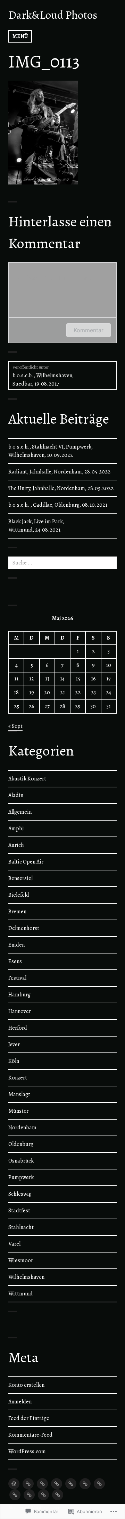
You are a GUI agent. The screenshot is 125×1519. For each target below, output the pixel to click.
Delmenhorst (23, 928)
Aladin (15, 795)
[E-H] (42, 1483)
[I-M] (56, 1483)
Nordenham (22, 1127)
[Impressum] (57, 1494)
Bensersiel (20, 878)
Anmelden (20, 1401)
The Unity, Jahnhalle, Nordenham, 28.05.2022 (61, 488)
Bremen (17, 911)
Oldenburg (20, 1144)
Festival (17, 978)
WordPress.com (27, 1451)
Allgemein (20, 812)
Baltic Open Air (25, 862)
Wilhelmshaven (26, 1277)
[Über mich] (99, 1483)
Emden (16, 945)
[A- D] (28, 1483)
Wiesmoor (20, 1260)
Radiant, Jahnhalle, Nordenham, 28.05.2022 (59, 472)
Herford (17, 1028)
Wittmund (20, 1294)
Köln (13, 1061)
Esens (15, 961)
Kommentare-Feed (30, 1435)
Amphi (16, 828)
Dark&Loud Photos (52, 14)
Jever (14, 1044)
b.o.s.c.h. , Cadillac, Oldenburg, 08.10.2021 (57, 505)
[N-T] (70, 1483)
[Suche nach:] (62, 563)
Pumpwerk (21, 1177)
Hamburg (19, 994)
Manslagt (19, 1094)
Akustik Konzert (27, 779)
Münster (18, 1111)
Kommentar (88, 330)
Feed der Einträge (28, 1418)
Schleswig (20, 1194)
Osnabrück (21, 1161)
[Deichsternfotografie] (43, 1494)
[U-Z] (85, 1483)
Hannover (19, 1011)
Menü (20, 36)
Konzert (17, 1078)
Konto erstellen (26, 1385)
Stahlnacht (21, 1227)
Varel (14, 1244)
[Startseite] (13, 1483)
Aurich (16, 845)
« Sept (15, 726)
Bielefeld (18, 895)
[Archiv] (29, 1494)
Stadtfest (19, 1210)
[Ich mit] (14, 1494)
